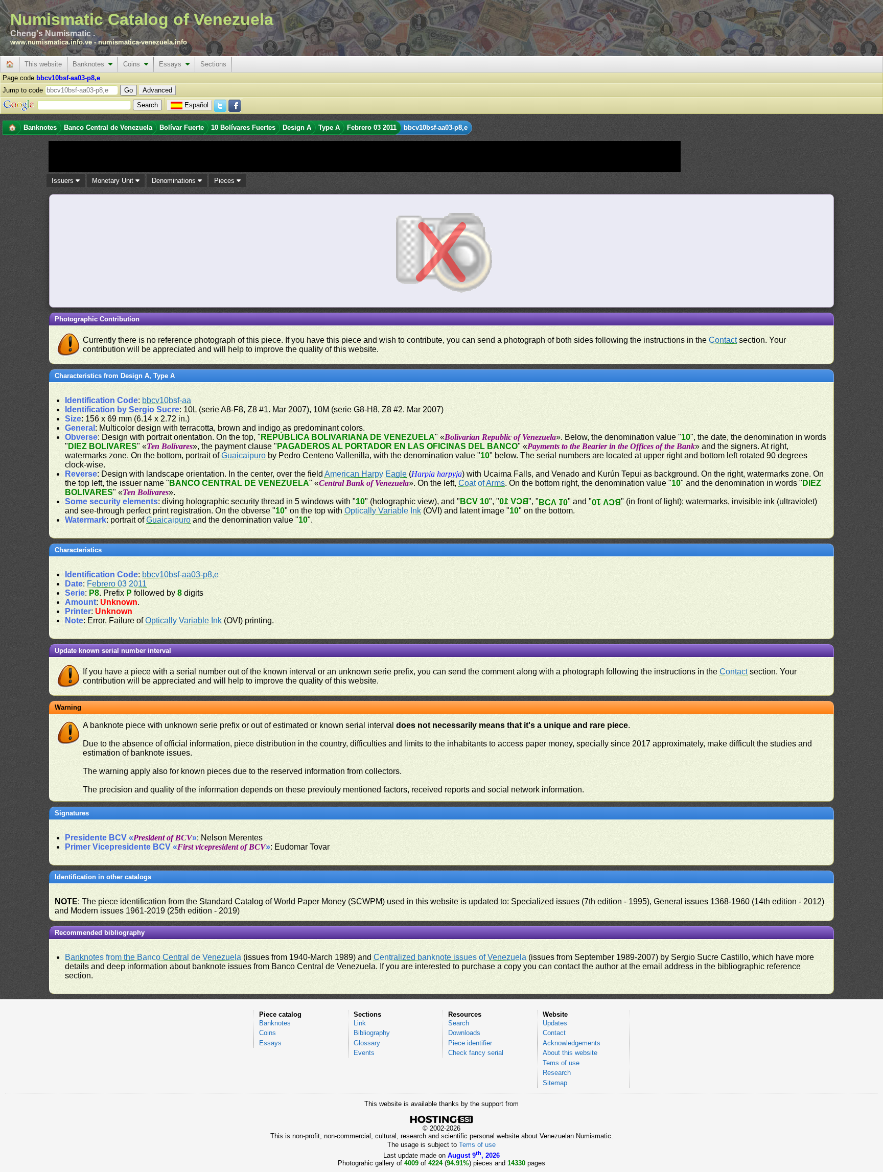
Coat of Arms (481, 483)
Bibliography (372, 1033)
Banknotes (90, 64)
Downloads (464, 1033)
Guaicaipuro (243, 455)
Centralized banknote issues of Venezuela (450, 957)
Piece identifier (470, 1043)
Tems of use (561, 1063)
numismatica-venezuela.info (142, 42)
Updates (555, 1023)
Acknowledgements (571, 1043)
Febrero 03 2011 (117, 583)
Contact (723, 340)
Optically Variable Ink (382, 510)
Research (557, 1072)
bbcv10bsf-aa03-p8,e (180, 574)
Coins (133, 64)
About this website (570, 1053)
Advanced (157, 90)
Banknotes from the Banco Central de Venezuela (153, 957)
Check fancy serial (475, 1053)
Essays (172, 64)
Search (458, 1023)
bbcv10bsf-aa (166, 400)
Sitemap (555, 1083)
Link (360, 1023)
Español (196, 105)
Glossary (367, 1043)
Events (364, 1053)
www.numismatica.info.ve (51, 42)
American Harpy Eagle (365, 474)
